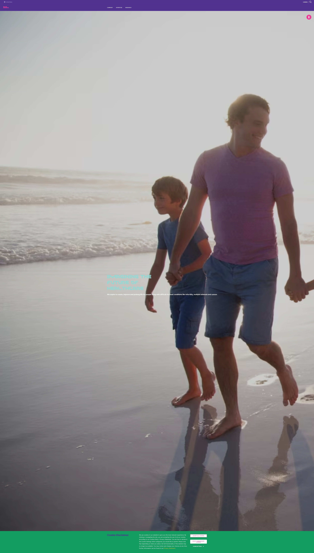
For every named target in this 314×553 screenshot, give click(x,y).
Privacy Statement (169, 548)
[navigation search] (310, 2)
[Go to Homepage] (5, 2)
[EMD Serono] (9, 7)
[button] (5, 2)
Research (128, 7)
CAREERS (305, 2)
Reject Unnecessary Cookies (199, 542)
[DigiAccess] (308, 17)
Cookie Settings (197, 546)
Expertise (119, 7)
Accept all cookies (198, 535)
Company (110, 7)
